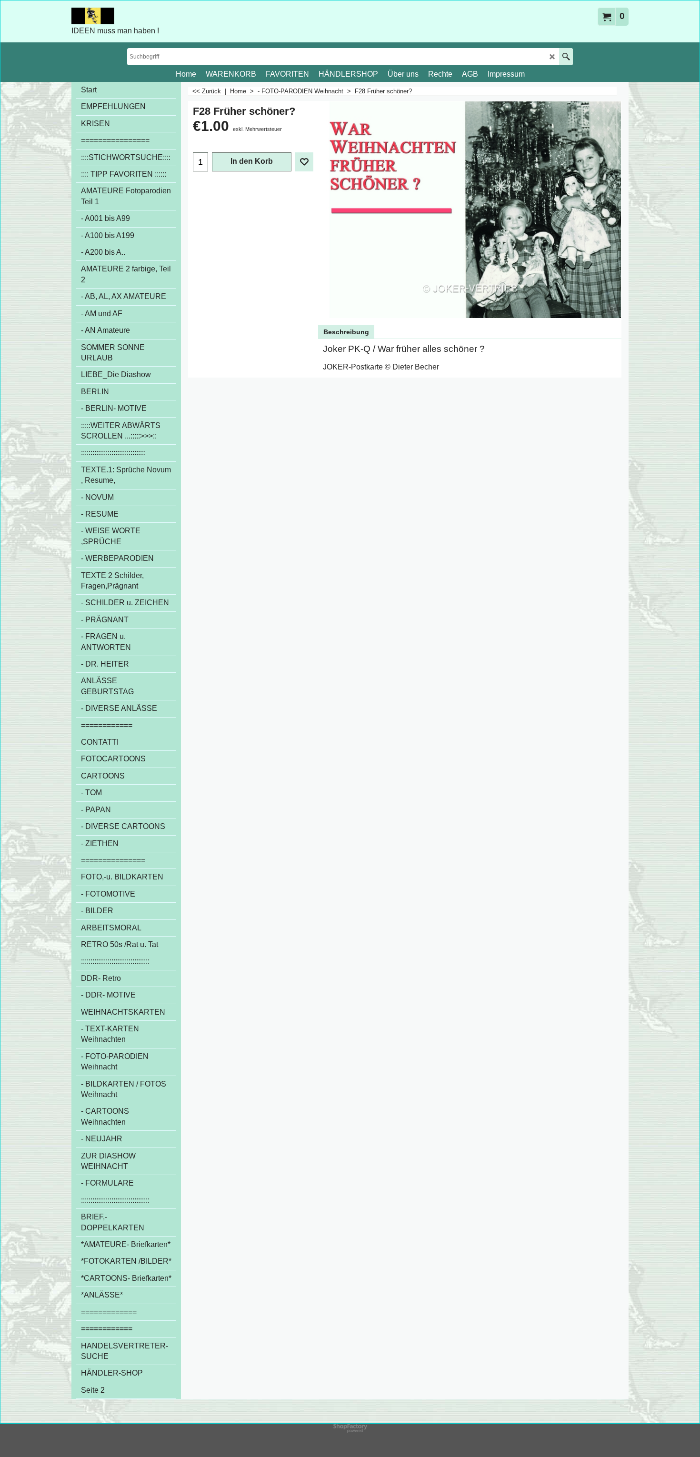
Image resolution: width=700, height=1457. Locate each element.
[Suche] (566, 56)
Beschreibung (346, 332)
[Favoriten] (304, 162)
